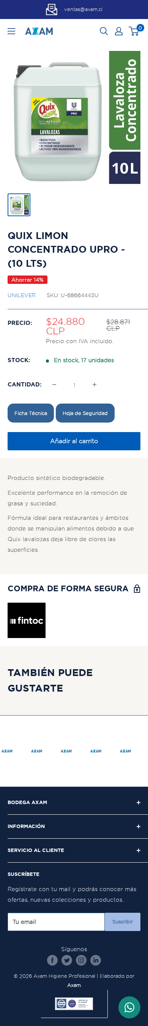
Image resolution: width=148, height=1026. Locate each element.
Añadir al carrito (74, 441)
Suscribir (122, 921)
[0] (134, 31)
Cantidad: (24, 384)
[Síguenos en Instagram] (81, 960)
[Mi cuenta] (119, 31)
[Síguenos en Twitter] (66, 960)
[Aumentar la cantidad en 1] (94, 385)
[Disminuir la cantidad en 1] (54, 385)
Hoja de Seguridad (85, 413)
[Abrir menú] (11, 31)
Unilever (22, 295)
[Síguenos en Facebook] (52, 960)
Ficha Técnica (30, 413)
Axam (74, 985)
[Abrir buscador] (104, 31)
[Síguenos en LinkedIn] (95, 960)
